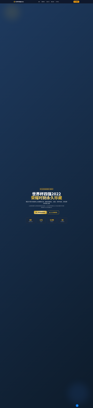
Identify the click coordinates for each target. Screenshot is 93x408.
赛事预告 (43, 1)
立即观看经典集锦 (41, 212)
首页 (39, 1)
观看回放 (76, 1)
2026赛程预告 (54, 212)
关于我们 (57, 1)
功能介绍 (47, 1)
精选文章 (52, 1)
